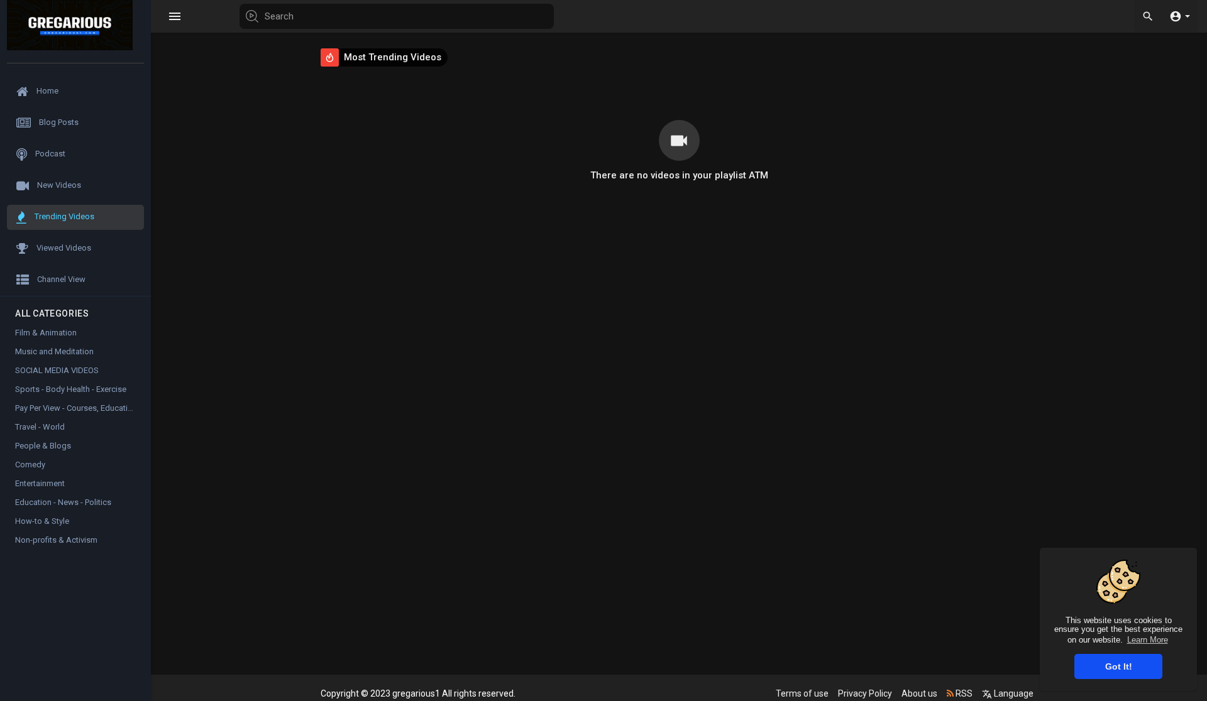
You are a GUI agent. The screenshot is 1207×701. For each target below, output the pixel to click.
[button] (1180, 16)
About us (919, 693)
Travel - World (40, 427)
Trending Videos (63, 216)
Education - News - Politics (63, 502)
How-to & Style (42, 521)
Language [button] (1012, 693)
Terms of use (802, 693)
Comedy (30, 464)
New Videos (58, 185)
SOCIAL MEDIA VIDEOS (57, 370)
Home (46, 90)
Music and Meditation (54, 351)
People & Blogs (43, 445)
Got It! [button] (1118, 666)
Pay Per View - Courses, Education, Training (83, 408)
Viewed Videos (63, 248)
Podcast (49, 153)
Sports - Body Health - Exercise (70, 389)
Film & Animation (46, 332)
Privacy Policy (865, 693)
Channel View (60, 279)
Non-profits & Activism (56, 540)
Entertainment (40, 483)
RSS (963, 693)
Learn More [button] (1147, 639)
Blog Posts (58, 122)
